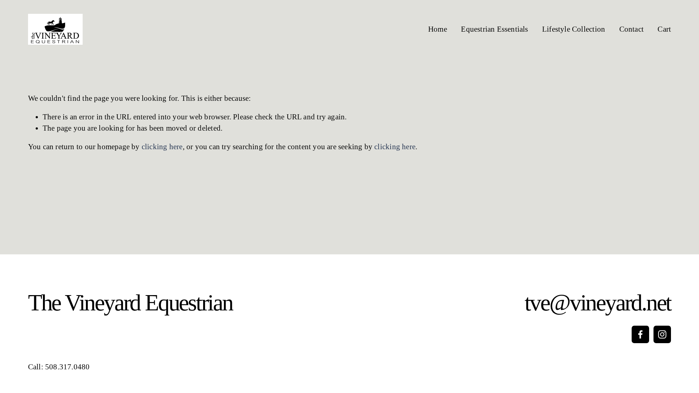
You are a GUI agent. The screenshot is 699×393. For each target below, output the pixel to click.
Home (437, 29)
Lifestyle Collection (573, 29)
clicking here (162, 147)
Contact (631, 29)
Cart (664, 29)
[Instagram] (662, 334)
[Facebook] (640, 334)
